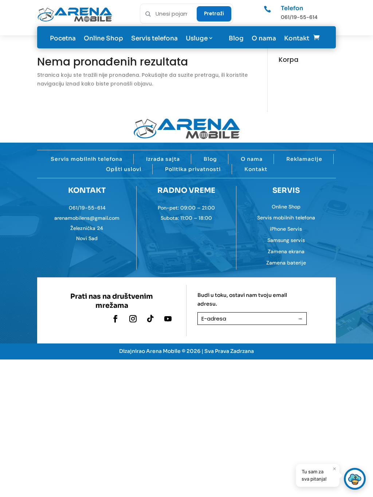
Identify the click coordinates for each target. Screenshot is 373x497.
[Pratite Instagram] (133, 318)
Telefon (292, 8)
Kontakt (296, 38)
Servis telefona (154, 38)
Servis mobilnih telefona (86, 159)
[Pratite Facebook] (115, 318)
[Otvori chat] (355, 479)
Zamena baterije (286, 262)
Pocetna (63, 38)
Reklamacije (304, 159)
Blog (236, 38)
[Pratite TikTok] (150, 318)
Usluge (197, 38)
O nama (264, 38)
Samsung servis (286, 240)
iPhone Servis (286, 229)
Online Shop (103, 38)
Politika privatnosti (193, 169)
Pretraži (214, 13)
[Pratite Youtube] (168, 318)
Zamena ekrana (286, 251)
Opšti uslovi (123, 169)
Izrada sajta (163, 159)
